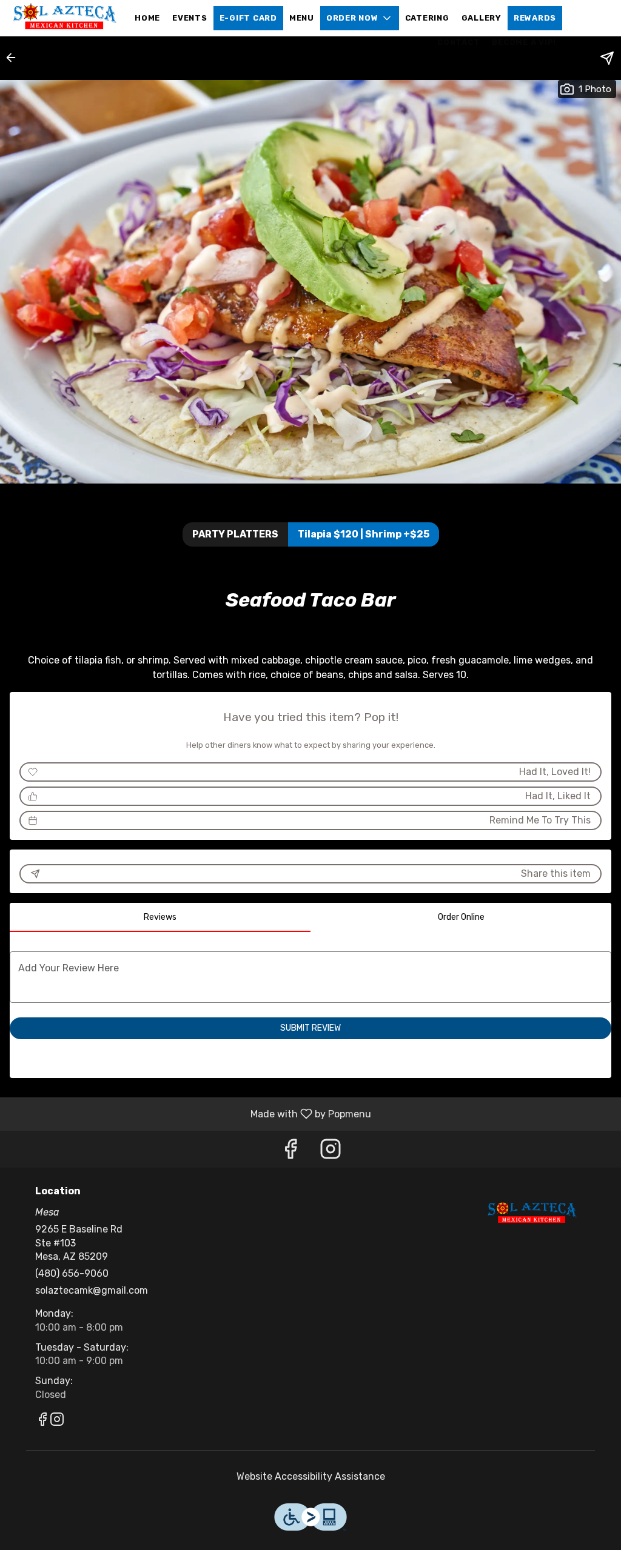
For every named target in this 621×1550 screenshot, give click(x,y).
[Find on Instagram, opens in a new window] (330, 1152)
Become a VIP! (524, 42)
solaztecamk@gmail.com (91, 1290)
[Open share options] (607, 58)
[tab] (160, 917)
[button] (359, 18)
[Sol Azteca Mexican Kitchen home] (64, 18)
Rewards (535, 17)
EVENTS (189, 17)
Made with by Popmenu (190, 1113)
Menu (301, 17)
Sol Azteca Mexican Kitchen (531, 1213)
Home (147, 17)
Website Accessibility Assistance (311, 1476)
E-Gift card (248, 17)
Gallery (482, 17)
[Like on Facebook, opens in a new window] (290, 1152)
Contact (458, 42)
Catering (427, 17)
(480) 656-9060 (72, 1273)
